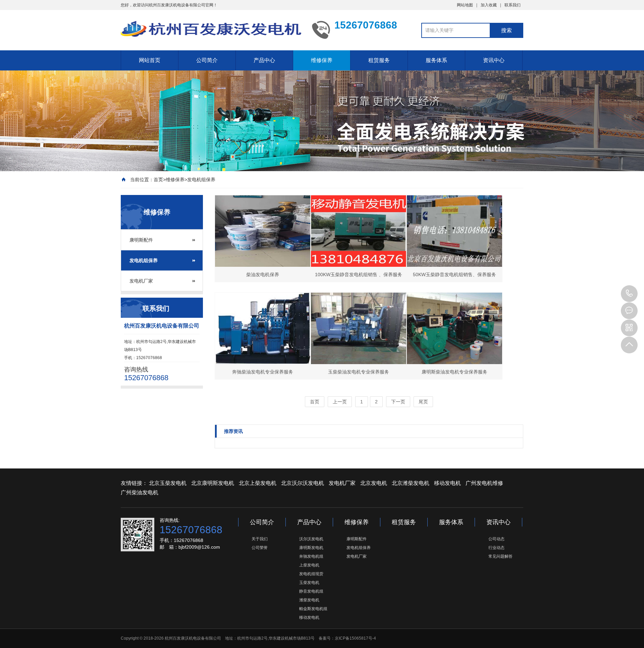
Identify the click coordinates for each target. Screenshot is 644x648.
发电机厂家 (141, 281)
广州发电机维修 (484, 483)
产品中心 (264, 60)
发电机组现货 (311, 573)
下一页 (398, 401)
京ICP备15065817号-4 (355, 638)
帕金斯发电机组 (313, 608)
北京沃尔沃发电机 (302, 483)
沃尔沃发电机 (311, 539)
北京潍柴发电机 (410, 483)
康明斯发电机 (311, 547)
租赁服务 (379, 60)
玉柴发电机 (309, 582)
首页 (158, 179)
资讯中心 (493, 60)
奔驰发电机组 (311, 556)
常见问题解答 (500, 556)
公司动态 (496, 539)
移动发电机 (447, 483)
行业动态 (496, 547)
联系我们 (512, 5)
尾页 (423, 401)
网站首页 (149, 60)
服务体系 (436, 60)
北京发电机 (373, 483)
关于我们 (260, 539)
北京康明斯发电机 (212, 483)
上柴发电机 (309, 565)
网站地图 (465, 5)
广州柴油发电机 (139, 492)
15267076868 (629, 293)
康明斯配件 (141, 240)
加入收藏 (489, 5)
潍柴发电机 (309, 600)
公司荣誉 (260, 547)
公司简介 (207, 60)
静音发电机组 (311, 591)
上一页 (340, 401)
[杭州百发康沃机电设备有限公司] (211, 29)
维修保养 (321, 60)
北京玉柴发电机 (167, 483)
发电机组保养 (201, 179)
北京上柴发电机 (257, 483)
